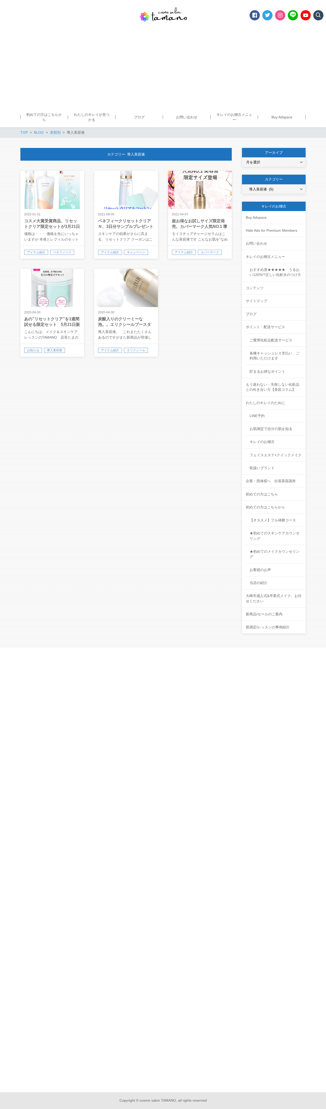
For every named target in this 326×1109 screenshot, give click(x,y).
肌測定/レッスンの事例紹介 (268, 627)
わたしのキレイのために (265, 403)
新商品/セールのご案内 (264, 614)
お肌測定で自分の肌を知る (271, 429)
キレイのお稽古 (262, 442)
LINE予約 (257, 416)
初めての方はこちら (262, 494)
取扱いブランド (262, 468)
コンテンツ (255, 288)
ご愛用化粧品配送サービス (271, 340)
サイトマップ (256, 301)
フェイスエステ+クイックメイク (276, 455)
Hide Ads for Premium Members (271, 230)
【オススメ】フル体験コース (273, 520)
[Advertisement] (163, 68)
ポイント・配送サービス (265, 327)
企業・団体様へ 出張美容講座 (271, 481)
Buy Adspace (256, 217)
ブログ (251, 314)
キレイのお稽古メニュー (265, 257)
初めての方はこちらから (265, 507)
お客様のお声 (260, 570)
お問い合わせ (256, 243)
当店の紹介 (258, 583)
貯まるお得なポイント (267, 371)
